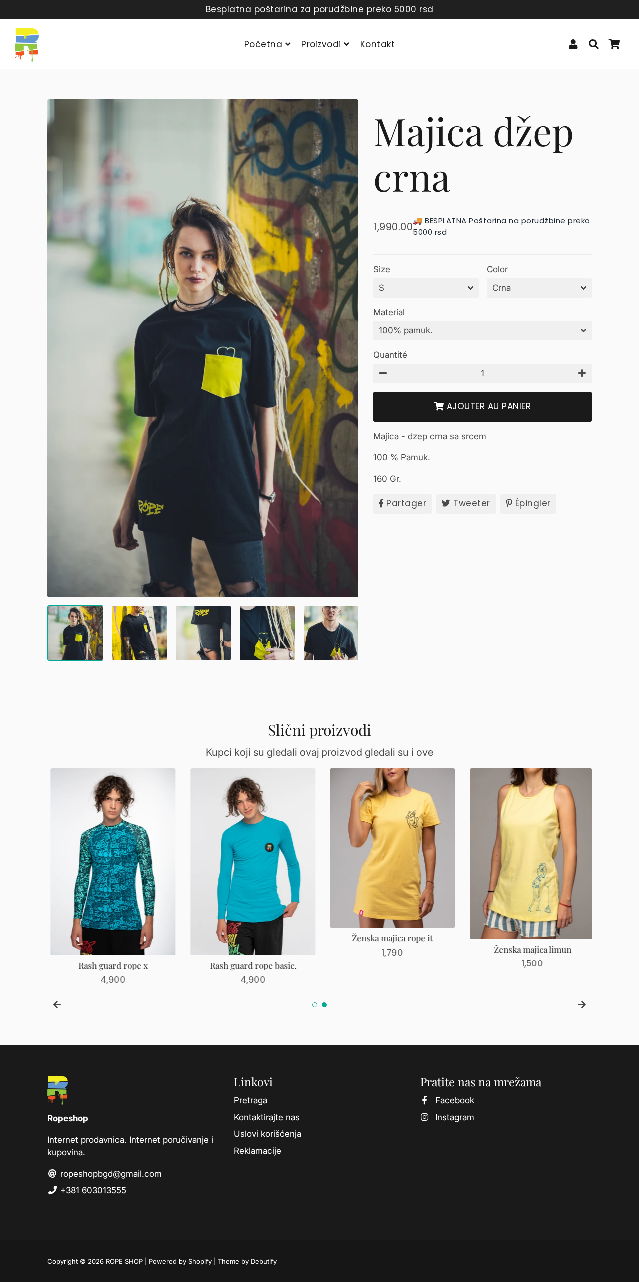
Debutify (264, 1261)
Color (497, 269)
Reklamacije (257, 1151)
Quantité (390, 355)
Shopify (200, 1261)
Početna (264, 44)
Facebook (453, 1100)
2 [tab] (324, 1004)
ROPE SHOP (124, 1261)
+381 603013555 (92, 1190)
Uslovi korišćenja (267, 1134)
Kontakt (377, 44)
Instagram (453, 1117)
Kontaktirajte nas (267, 1117)
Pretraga (250, 1100)
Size (381, 269)
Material (389, 312)
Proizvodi (322, 44)
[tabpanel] (109, 877)
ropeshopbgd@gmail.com (110, 1174)
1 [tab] (314, 1004)
